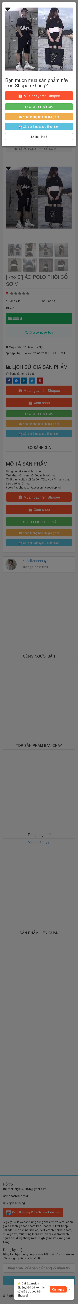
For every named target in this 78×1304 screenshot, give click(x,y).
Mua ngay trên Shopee (41, 95)
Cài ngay (58, 1289)
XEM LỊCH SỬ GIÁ (40, 107)
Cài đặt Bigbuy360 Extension (40, 126)
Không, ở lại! (39, 137)
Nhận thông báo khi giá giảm (40, 117)
